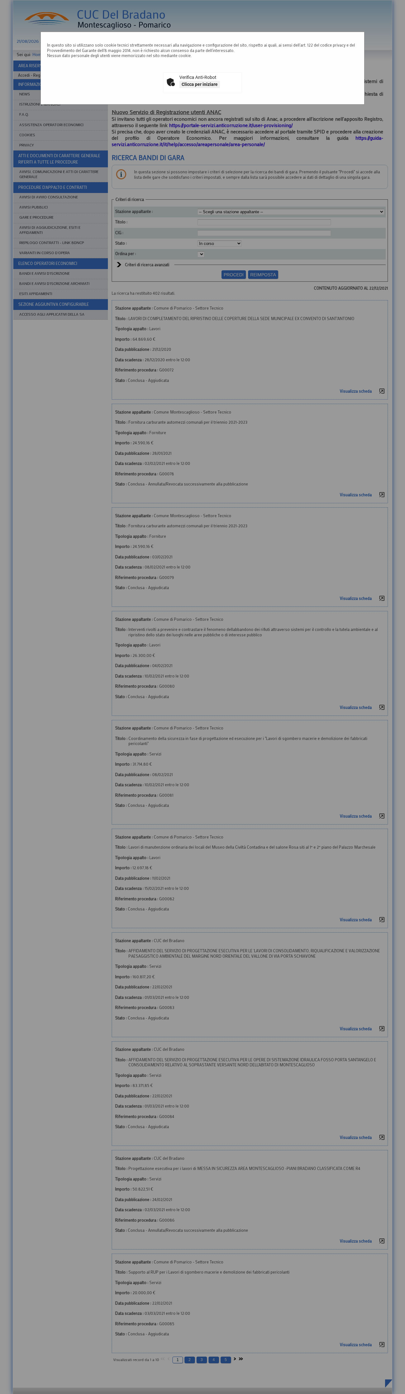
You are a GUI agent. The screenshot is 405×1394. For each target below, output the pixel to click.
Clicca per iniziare (200, 84)
